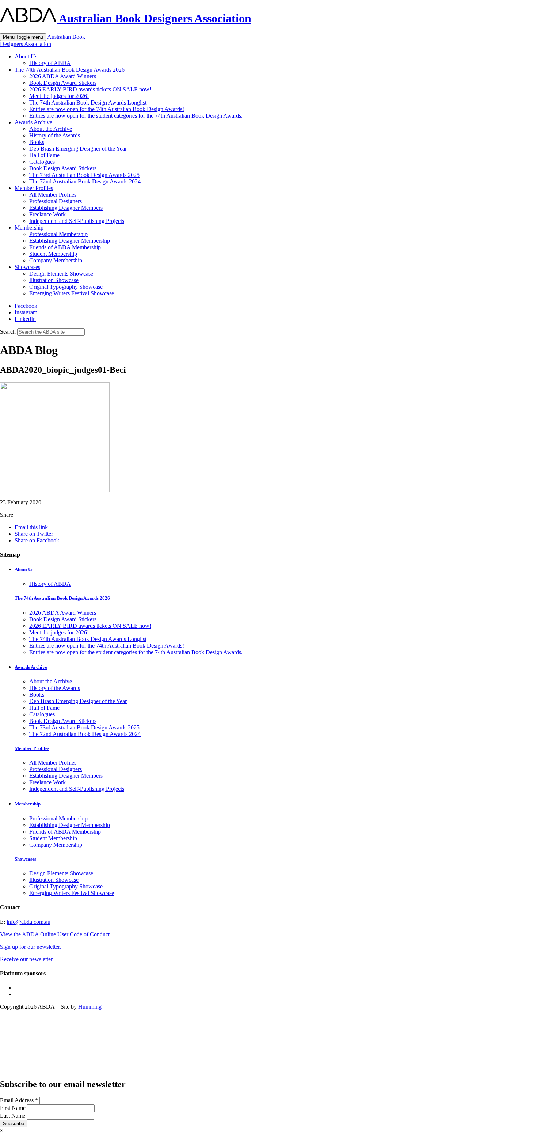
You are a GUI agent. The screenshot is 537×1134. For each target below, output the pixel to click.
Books (36, 142)
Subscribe (13, 1123)
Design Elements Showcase (61, 273)
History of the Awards (54, 135)
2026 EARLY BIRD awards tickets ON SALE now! (90, 89)
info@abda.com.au (28, 922)
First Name (13, 1108)
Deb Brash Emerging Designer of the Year (78, 148)
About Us (26, 56)
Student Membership (53, 254)
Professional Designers (55, 201)
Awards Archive (33, 122)
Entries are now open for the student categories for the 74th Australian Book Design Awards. (136, 116)
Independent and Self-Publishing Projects (76, 221)
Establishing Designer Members (66, 208)
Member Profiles (34, 188)
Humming (90, 1007)
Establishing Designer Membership (69, 241)
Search (8, 332)
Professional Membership (58, 234)
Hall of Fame (44, 155)
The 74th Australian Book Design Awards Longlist (87, 102)
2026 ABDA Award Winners (62, 76)
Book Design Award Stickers (62, 83)
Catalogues (42, 162)
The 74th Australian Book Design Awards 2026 (70, 70)
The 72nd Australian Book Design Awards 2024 (85, 181)
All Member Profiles (52, 194)
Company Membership (55, 260)
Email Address (19, 1100)
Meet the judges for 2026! (59, 96)
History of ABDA (50, 63)
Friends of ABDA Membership (65, 247)
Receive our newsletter (26, 959)
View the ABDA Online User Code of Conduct (55, 934)
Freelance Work (47, 214)
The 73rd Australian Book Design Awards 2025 (84, 175)
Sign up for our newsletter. (30, 947)
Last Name (13, 1115)
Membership (29, 227)
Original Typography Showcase (66, 287)
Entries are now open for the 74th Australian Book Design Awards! (106, 109)
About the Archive (50, 129)
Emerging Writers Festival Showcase (71, 293)
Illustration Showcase (54, 280)
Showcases (27, 267)
